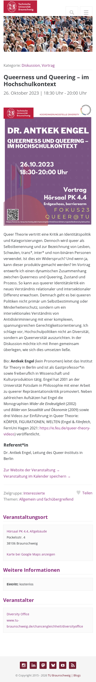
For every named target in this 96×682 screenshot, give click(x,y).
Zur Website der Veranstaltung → (32, 470)
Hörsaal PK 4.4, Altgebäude (27, 531)
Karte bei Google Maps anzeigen (31, 554)
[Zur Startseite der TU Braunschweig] (20, 6)
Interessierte (34, 493)
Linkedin (33, 665)
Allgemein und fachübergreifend (46, 499)
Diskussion (31, 65)
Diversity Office (18, 614)
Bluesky (52, 665)
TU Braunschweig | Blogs (64, 675)
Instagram (23, 665)
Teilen (87, 493)
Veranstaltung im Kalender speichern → (37, 476)
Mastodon (43, 665)
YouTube (62, 665)
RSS (72, 665)
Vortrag (48, 65)
